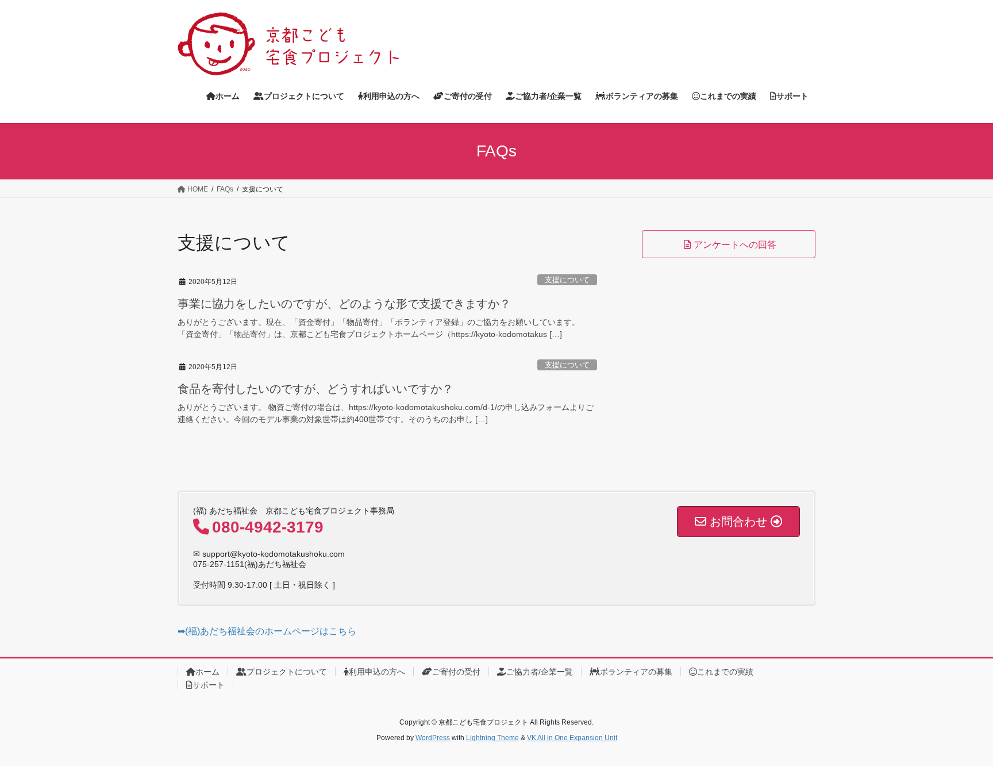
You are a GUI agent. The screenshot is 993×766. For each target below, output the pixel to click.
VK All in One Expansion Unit (572, 738)
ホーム (207, 671)
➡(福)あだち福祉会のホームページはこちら (267, 631)
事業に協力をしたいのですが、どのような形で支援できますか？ (344, 303)
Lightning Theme (492, 738)
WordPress (432, 738)
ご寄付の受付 (456, 671)
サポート (209, 685)
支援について (567, 279)
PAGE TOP (959, 733)
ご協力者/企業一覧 (539, 671)
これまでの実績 (725, 671)
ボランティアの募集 (636, 671)
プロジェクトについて (287, 671)
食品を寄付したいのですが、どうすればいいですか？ (315, 388)
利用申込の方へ (377, 671)
